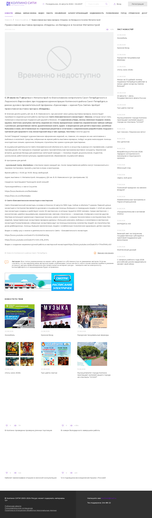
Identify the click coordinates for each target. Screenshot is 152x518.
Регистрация (138, 4)
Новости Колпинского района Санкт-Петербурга (27, 253)
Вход (119, 4)
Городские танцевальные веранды (93, 335)
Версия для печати (106, 253)
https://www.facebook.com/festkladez (21, 191)
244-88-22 (106, 503)
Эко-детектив (123, 142)
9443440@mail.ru (108, 498)
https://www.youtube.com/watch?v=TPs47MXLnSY (90, 244)
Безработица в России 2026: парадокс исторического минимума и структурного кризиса (130, 155)
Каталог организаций (78, 13)
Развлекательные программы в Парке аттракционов (131, 201)
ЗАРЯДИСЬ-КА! (124, 224)
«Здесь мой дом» (124, 178)
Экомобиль (10, 335)
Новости (9, 13)
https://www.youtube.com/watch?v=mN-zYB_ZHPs (27, 240)
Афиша (18, 13)
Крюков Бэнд (47, 335)
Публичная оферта (13, 506)
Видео (41, 13)
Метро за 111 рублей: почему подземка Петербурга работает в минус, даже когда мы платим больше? (132, 83)
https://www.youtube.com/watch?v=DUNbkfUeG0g (27, 235)
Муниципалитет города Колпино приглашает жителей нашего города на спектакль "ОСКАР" (93, 375)
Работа (49, 13)
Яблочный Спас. (124, 168)
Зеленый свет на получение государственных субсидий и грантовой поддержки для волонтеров (130, 236)
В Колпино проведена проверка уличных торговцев (28, 430)
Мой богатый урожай (126, 250)
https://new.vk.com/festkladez (18, 196)
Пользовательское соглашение (19, 508)
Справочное (134, 13)
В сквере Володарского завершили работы (80, 430)
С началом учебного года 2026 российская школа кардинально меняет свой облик (131, 262)
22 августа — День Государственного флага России (131, 97)
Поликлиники (112, 13)
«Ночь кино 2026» (13, 373)
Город (123, 13)
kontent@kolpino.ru (20, 267)
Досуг (144, 13)
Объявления (60, 13)
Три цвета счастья (49, 373)
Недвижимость (97, 13)
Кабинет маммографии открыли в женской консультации (31, 478)
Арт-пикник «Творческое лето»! (131, 132)
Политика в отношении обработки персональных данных (31, 510)
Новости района (21, 20)
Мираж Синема (29, 13)
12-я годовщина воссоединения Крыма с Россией (83, 478)
